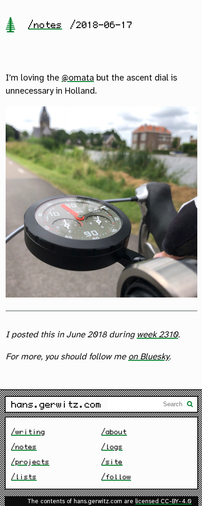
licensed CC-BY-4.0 (163, 502)
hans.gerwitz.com (56, 404)
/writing (28, 432)
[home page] (10, 26)
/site (112, 462)
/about (114, 432)
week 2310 (157, 335)
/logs (112, 447)
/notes (45, 25)
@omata (78, 78)
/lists (24, 477)
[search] (190, 405)
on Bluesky (148, 357)
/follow (116, 477)
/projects (30, 462)
